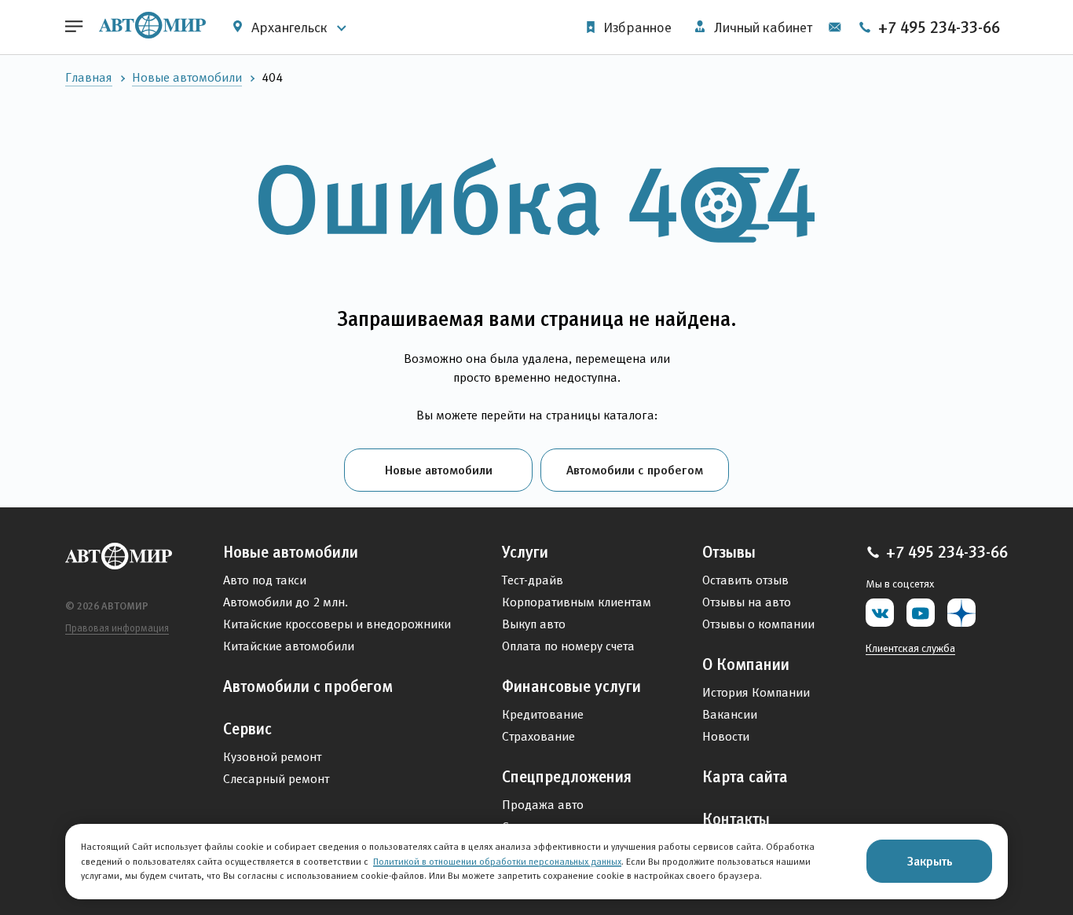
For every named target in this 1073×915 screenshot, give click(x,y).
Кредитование (543, 714)
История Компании (756, 692)
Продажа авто (543, 804)
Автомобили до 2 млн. (285, 602)
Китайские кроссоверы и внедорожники (337, 624)
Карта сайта (745, 776)
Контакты (736, 819)
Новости (725, 736)
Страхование (538, 736)
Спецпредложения (567, 776)
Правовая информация (117, 628)
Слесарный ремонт (276, 778)
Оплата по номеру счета (568, 646)
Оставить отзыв (745, 580)
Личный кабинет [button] (761, 27)
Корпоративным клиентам (576, 602)
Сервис (247, 728)
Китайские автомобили (288, 646)
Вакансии (729, 714)
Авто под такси (264, 580)
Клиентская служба (910, 648)
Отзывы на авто (746, 602)
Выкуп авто (534, 624)
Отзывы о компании (758, 624)
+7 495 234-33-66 (937, 27)
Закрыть (929, 861)
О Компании (745, 664)
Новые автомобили (187, 77)
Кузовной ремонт (272, 756)
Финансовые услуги (571, 686)
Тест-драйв (532, 580)
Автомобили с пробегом (634, 470)
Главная (88, 77)
